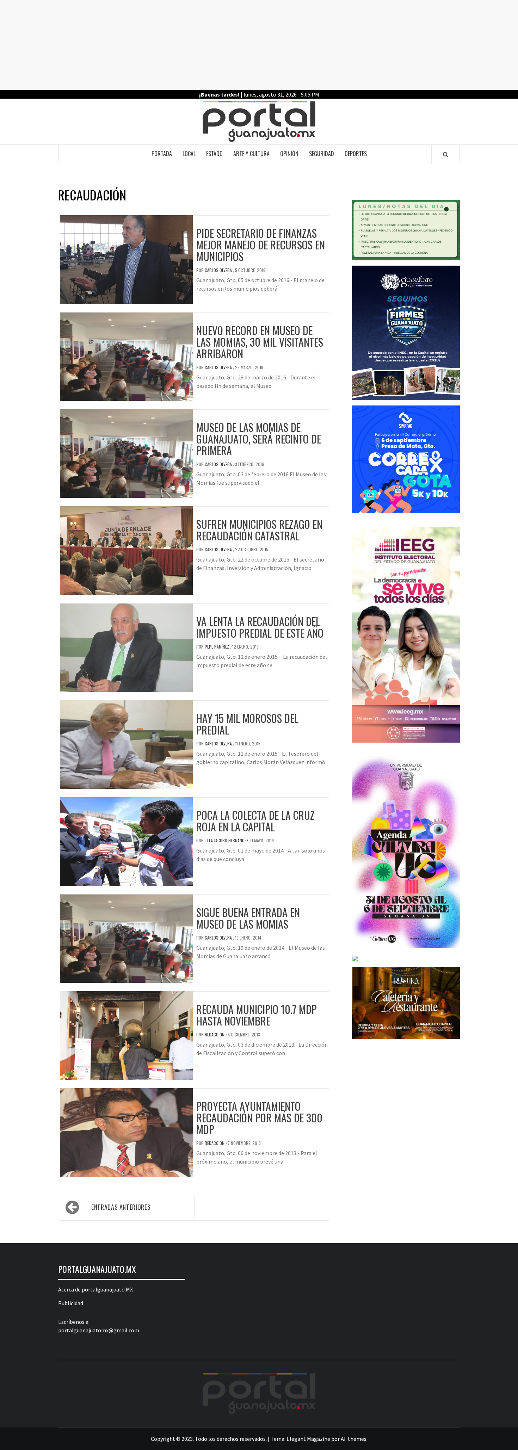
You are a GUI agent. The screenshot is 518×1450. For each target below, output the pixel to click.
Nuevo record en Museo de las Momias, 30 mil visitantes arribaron (259, 341)
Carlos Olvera (219, 270)
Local (189, 153)
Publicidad (70, 1303)
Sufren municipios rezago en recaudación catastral (259, 530)
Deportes (356, 153)
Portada (162, 153)
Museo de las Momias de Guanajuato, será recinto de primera (258, 438)
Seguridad (321, 153)
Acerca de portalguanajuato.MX (95, 1289)
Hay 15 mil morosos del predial (247, 724)
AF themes (353, 1438)
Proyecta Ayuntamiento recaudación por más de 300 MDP (259, 1117)
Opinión (289, 153)
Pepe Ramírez (217, 647)
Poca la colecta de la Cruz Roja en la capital (255, 821)
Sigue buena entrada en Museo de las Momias (248, 918)
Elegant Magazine (308, 1438)
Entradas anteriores (120, 1207)
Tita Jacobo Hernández (227, 840)
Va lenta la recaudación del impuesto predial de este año (259, 627)
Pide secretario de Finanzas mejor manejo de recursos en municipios (260, 244)
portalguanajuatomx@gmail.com (98, 1330)
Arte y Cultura (251, 153)
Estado (214, 153)
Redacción (215, 1034)
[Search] (445, 154)
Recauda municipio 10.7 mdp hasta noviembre (256, 1015)
